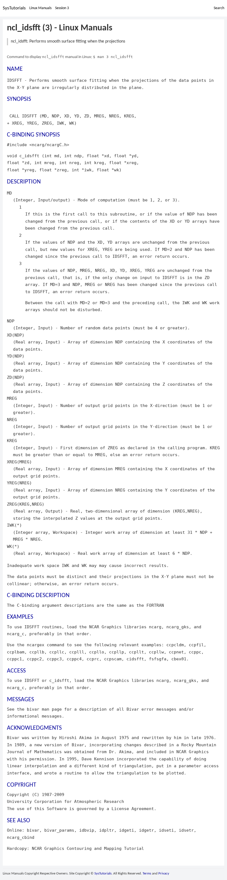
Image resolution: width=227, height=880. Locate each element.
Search (219, 8)
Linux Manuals (40, 8)
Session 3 (62, 8)
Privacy (163, 873)
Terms (147, 873)
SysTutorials (14, 8)
